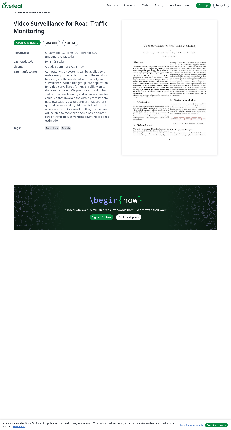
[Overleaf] (12, 5)
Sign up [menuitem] (203, 5)
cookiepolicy (19, 426)
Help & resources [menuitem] (178, 5)
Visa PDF (70, 43)
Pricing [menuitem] (159, 5)
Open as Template (27, 42)
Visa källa (51, 43)
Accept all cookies (216, 425)
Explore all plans (129, 217)
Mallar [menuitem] (145, 5)
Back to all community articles (32, 12)
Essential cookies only (191, 424)
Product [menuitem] (111, 5)
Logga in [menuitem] (221, 5)
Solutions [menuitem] (129, 5)
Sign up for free (101, 217)
